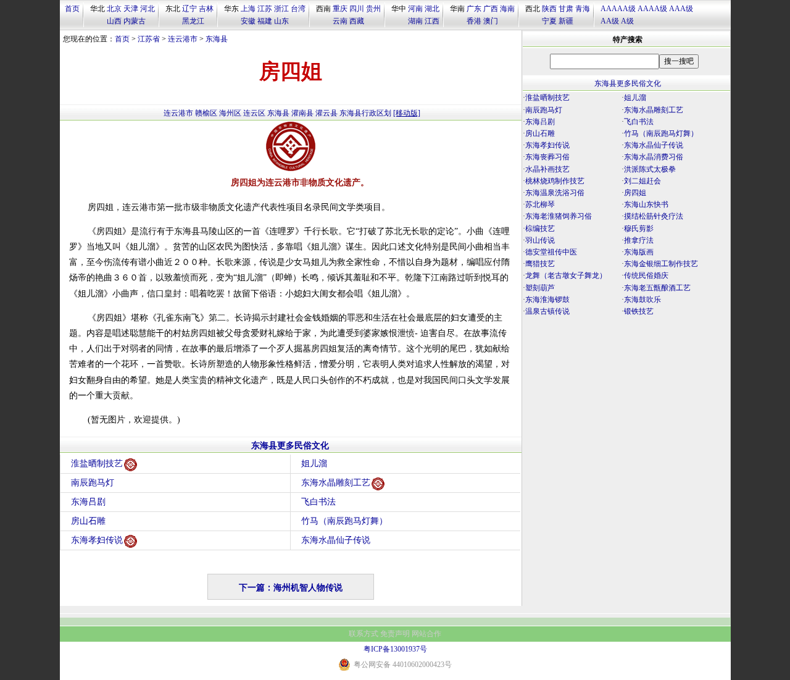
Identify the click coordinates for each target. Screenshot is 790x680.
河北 (147, 8)
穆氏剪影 (639, 228)
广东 (474, 8)
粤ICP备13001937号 (395, 649)
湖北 (432, 8)
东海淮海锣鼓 (547, 299)
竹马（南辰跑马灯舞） (344, 521)
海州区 (230, 113)
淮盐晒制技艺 (97, 463)
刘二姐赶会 (642, 181)
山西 (114, 21)
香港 (474, 21)
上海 (248, 8)
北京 (114, 8)
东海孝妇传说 (97, 540)
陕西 (549, 8)
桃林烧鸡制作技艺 (554, 181)
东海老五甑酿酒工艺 (657, 287)
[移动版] (406, 113)
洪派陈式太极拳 (650, 169)
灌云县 (326, 113)
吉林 (206, 8)
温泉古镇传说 (547, 311)
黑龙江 (193, 21)
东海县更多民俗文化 (290, 445)
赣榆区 (206, 113)
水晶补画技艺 (547, 169)
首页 (72, 8)
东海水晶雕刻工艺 (335, 482)
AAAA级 (652, 8)
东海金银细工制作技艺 (661, 263)
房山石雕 (88, 521)
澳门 (490, 21)
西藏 (356, 21)
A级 (627, 21)
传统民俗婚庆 (646, 275)
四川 (356, 8)
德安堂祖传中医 (551, 252)
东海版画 (639, 252)
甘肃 (566, 8)
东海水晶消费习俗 (653, 157)
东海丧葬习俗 (547, 157)
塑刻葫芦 (540, 287)
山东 (281, 21)
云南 (340, 21)
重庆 (340, 8)
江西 (432, 21)
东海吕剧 (88, 501)
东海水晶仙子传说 (335, 540)
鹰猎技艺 (540, 263)
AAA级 (681, 8)
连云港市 (183, 39)
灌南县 (302, 113)
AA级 (610, 21)
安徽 (248, 21)
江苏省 (149, 39)
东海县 (217, 39)
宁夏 (549, 21)
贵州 (373, 8)
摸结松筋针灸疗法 (653, 216)
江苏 (264, 8)
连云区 (254, 113)
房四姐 (635, 192)
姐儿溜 (314, 463)
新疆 (566, 21)
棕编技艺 (540, 228)
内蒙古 (134, 21)
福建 (264, 21)
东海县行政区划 (365, 113)
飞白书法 (318, 501)
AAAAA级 (618, 8)
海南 (507, 8)
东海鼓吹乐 (642, 299)
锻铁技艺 (639, 311)
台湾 (298, 8)
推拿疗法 (639, 240)
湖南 (415, 21)
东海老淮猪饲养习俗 (558, 216)
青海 (582, 8)
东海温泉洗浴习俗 (554, 192)
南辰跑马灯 (92, 482)
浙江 (281, 8)
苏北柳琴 (540, 204)
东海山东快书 (646, 204)
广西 (490, 8)
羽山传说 (540, 240)
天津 (130, 8)
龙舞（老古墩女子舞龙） (566, 275)
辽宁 (189, 8)
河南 (415, 8)
